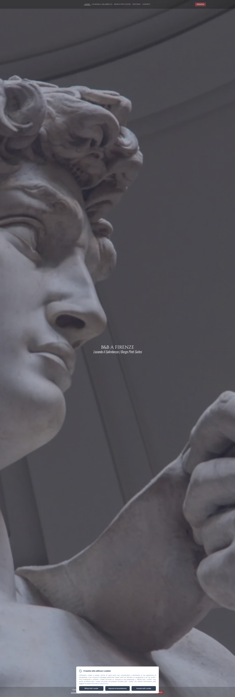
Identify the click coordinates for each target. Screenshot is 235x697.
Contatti (146, 4)
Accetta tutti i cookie (143, 688)
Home (87, 4)
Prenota (200, 4)
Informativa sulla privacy (99, 683)
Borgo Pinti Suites (122, 4)
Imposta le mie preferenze (118, 688)
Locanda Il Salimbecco (102, 4)
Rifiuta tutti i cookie (91, 688)
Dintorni (136, 4)
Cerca (159, 692)
